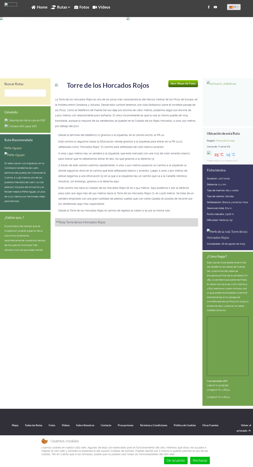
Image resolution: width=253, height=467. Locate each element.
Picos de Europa (225, 140)
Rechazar (200, 460)
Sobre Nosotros (85, 425)
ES (235, 7)
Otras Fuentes (210, 425)
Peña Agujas (13, 148)
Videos (66, 425)
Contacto (106, 425)
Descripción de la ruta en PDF (27, 120)
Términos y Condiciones (153, 425)
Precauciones (125, 425)
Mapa (15, 425)
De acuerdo (176, 460)
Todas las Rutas (33, 425)
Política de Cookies (185, 425)
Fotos (52, 425)
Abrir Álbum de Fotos (183, 83)
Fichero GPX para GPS (23, 126)
